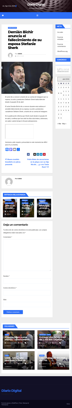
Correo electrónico (9, 288)
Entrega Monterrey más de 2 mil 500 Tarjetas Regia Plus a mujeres (52, 339)
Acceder (60, 32)
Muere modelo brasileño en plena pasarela (12, 161)
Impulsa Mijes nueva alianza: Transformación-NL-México (18, 339)
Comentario (7, 237)
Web (4, 299)
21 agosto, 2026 (11, 342)
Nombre (6, 276)
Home (68, 404)
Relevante (25, 203)
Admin (20, 54)
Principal (24, 200)
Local (6, 334)
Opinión (42, 355)
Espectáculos (12, 27)
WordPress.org (62, 51)
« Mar (59, 123)
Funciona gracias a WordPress (9, 403)
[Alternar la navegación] (37, 15)
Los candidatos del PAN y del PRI (53, 359)
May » (64, 123)
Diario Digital (36, 4)
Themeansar (4, 404)
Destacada (8, 200)
